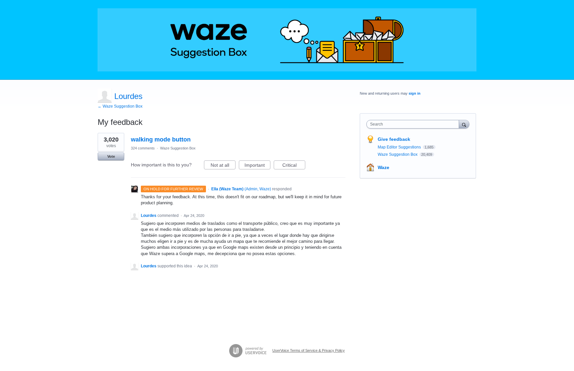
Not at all (223, 165)
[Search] (464, 124)
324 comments (143, 148)
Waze (383, 167)
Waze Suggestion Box (178, 148)
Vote (111, 156)
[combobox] (414, 124)
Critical (293, 165)
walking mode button (161, 139)
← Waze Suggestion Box (120, 106)
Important (257, 165)
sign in (415, 93)
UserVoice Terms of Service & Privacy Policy (308, 350)
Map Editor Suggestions (400, 147)
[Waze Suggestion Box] (287, 39)
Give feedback (394, 139)
